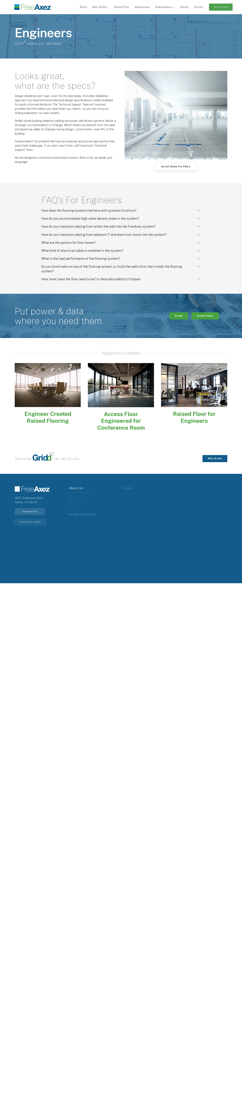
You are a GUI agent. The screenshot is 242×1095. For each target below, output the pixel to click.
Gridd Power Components (194, 497)
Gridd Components (136, 497)
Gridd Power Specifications (195, 502)
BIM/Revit (75, 524)
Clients (184, 7)
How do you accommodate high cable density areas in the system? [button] (90, 218)
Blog (127, 534)
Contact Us (29, 511)
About (83, 7)
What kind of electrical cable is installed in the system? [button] (82, 250)
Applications (142, 7)
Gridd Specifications (137, 502)
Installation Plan (79, 534)
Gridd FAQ (131, 512)
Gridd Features (134, 492)
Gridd (178, 315)
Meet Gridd (99, 7)
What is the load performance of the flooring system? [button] (80, 258)
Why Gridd (215, 458)
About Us (130, 524)
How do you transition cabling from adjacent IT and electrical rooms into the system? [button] (104, 234)
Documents (76, 529)
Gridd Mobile (132, 507)
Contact (199, 7)
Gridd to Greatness (81, 492)
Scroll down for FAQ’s (176, 166)
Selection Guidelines (82, 538)
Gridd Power (205, 315)
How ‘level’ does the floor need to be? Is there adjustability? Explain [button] (90, 279)
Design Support (79, 543)
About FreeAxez (79, 497)
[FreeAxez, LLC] (32, 7)
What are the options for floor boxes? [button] (68, 242)
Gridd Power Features (192, 492)
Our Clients (76, 507)
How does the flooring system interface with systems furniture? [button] (88, 210)
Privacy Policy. (156, 574)
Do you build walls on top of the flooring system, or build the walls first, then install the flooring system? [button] (111, 269)
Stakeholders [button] (164, 7)
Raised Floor (121, 7)
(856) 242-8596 (220, 7)
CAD (72, 519)
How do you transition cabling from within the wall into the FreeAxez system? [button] (98, 226)
